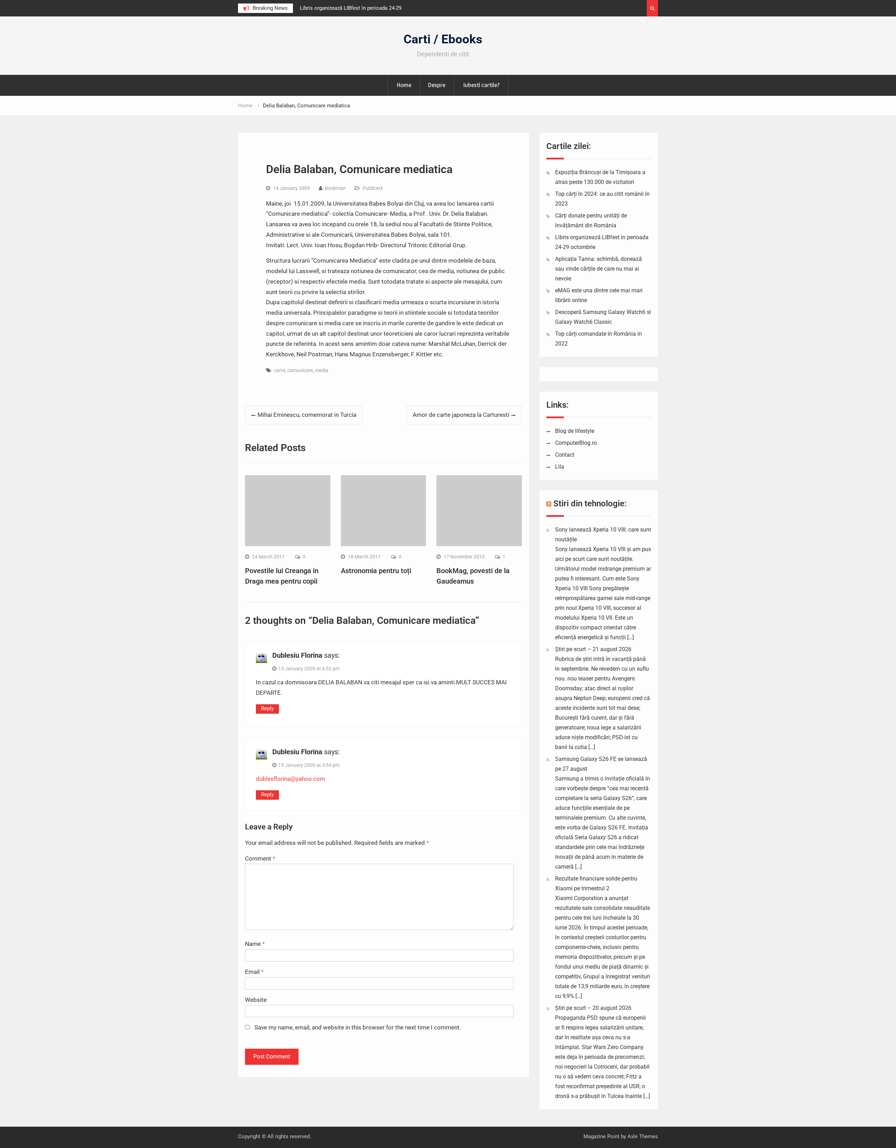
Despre (436, 84)
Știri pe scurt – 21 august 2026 (593, 649)
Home (404, 84)
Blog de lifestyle (574, 431)
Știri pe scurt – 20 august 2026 (593, 1008)
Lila (559, 466)
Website (256, 999)
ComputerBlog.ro (576, 443)
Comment (260, 858)
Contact (564, 454)
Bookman (335, 188)
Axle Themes (643, 1136)
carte (279, 370)
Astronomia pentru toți (376, 570)
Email (254, 971)
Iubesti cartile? (481, 84)
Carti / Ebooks (443, 39)
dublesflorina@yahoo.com (290, 778)
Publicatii (373, 188)
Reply (267, 708)
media (321, 370)
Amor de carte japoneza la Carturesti (461, 414)
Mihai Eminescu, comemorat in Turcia (307, 414)
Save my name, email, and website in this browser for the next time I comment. (357, 1027)
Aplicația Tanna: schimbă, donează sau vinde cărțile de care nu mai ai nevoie (598, 269)
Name (255, 943)
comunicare (300, 370)
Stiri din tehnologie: (590, 503)
